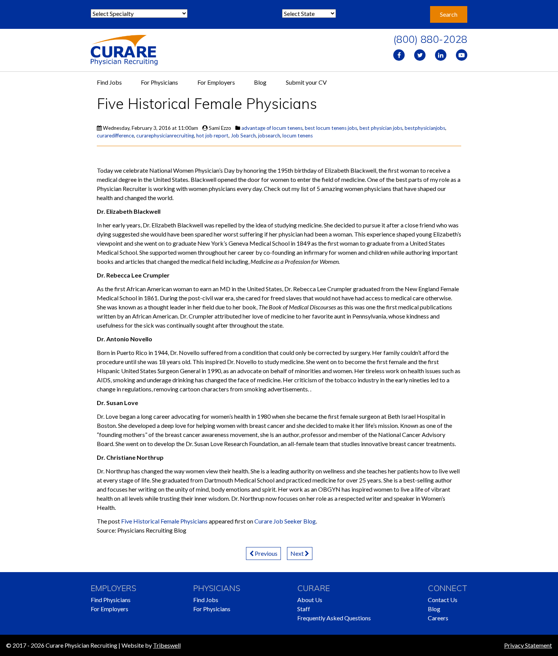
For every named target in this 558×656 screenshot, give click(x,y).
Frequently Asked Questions (334, 617)
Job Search (243, 135)
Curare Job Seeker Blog (285, 521)
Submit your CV (306, 82)
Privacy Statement (528, 645)
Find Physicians (111, 599)
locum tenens (297, 135)
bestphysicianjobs (425, 128)
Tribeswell (167, 645)
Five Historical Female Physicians (164, 521)
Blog (260, 82)
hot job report (212, 135)
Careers (438, 617)
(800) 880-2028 (430, 39)
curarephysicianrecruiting (165, 135)
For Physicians (159, 82)
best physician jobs (380, 128)
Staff (303, 608)
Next (297, 553)
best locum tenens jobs (331, 128)
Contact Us (442, 599)
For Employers (216, 82)
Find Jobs (109, 82)
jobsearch (269, 135)
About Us (309, 599)
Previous (265, 553)
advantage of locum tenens (272, 128)
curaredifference (115, 135)
